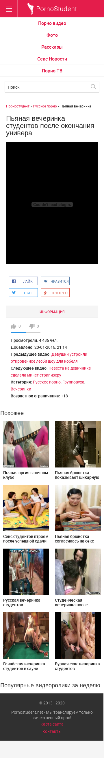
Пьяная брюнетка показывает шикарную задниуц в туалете (77, 477)
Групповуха (73, 382)
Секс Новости (52, 59)
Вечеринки (21, 389)
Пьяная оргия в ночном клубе (25, 475)
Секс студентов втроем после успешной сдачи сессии (26, 541)
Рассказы (52, 47)
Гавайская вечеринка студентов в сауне (24, 666)
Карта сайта (52, 724)
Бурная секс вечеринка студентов (77, 666)
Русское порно (47, 382)
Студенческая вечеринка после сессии (71, 604)
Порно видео (52, 23)
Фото (52, 35)
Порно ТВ (52, 70)
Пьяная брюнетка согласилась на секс (74, 539)
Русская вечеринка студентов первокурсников (21, 604)
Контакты (52, 731)
